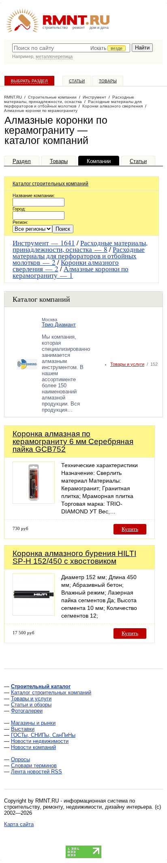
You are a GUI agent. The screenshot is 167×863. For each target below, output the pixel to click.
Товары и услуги (127, 364)
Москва (49, 319)
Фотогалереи (27, 711)
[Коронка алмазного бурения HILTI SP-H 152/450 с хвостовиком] (33, 613)
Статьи (77, 81)
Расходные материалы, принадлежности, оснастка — (80, 246)
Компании (99, 161)
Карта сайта (19, 824)
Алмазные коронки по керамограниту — (70, 272)
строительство (55, 28)
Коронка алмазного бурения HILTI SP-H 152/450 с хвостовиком (74, 557)
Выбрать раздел (29, 81)
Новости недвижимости (40, 741)
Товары (108, 81)
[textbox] (71, 47)
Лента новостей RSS (36, 772)
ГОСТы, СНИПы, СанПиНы (43, 735)
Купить (130, 529)
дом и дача (99, 28)
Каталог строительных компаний (50, 184)
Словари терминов (34, 765)
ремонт (79, 28)
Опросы (20, 759)
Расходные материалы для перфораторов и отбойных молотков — (79, 256)
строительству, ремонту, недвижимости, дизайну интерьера (78, 807)
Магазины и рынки (33, 723)
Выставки (22, 729)
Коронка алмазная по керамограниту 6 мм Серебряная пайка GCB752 (73, 441)
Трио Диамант (59, 325)
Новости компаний (33, 747)
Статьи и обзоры (31, 705)
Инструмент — (44, 242)
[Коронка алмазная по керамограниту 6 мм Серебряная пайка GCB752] (33, 501)
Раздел (22, 161)
